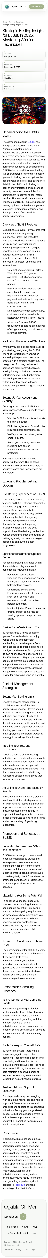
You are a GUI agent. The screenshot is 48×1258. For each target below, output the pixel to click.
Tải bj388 (19, 1184)
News (11, 22)
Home (4, 22)
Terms (26, 1250)
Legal (33, 1250)
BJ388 (31, 142)
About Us (9, 1250)
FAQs (34, 1226)
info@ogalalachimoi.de (17, 1233)
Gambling (19, 22)
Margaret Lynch (11, 56)
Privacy (18, 1250)
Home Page (12, 1226)
